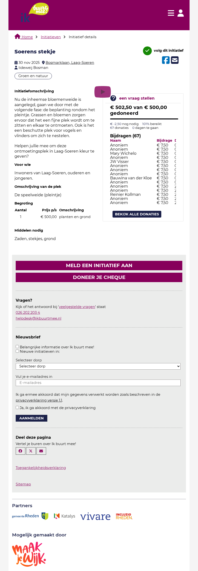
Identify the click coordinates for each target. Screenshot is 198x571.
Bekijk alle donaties (137, 214)
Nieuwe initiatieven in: (40, 351)
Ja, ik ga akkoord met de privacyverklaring (58, 408)
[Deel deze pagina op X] (31, 451)
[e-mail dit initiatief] (174, 60)
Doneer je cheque (99, 277)
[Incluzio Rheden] (124, 516)
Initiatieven (51, 37)
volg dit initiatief (168, 50)
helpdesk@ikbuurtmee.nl (38, 318)
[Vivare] (95, 516)
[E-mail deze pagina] (41, 451)
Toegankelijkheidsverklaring (41, 468)
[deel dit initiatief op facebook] (165, 60)
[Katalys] (64, 516)
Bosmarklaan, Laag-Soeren (70, 62)
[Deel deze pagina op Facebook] (20, 451)
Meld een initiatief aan (99, 265)
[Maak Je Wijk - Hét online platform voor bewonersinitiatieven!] (29, 554)
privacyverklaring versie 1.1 (39, 400)
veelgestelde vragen (77, 307)
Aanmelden (31, 418)
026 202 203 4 (28, 312)
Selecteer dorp (29, 360)
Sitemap (23, 484)
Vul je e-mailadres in (34, 376)
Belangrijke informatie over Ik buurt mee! (57, 347)
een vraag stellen (137, 98)
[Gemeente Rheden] (30, 516)
